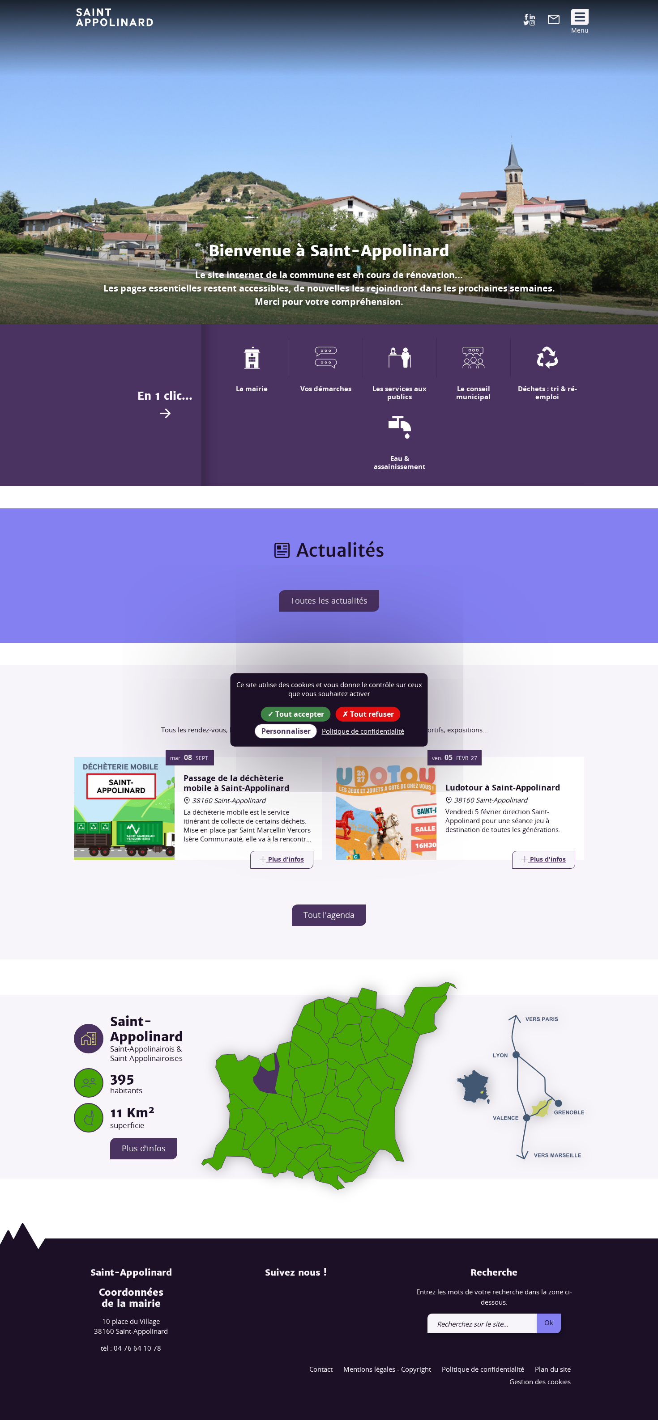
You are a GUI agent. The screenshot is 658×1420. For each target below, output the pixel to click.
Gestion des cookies (540, 1381)
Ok (548, 1322)
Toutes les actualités (329, 600)
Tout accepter (298, 714)
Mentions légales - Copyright (387, 1369)
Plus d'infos (144, 1148)
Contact (321, 1369)
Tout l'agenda (329, 914)
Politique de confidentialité (483, 1369)
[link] (554, 21)
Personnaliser (286, 731)
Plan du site (553, 1369)
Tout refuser (371, 714)
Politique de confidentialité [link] (363, 731)
